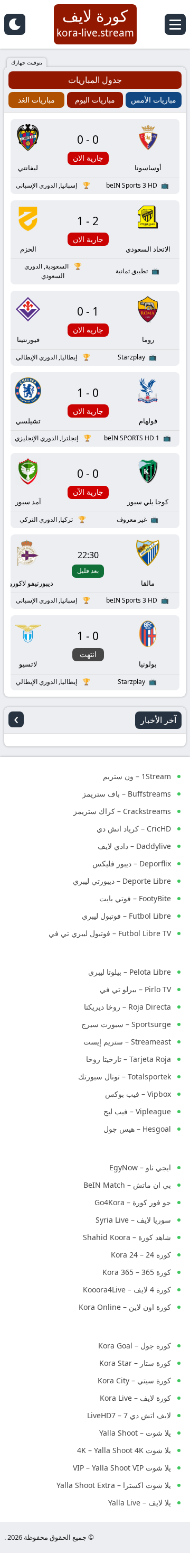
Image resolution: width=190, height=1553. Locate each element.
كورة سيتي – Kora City (134, 1380)
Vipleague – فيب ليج (137, 1111)
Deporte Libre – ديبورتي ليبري (122, 881)
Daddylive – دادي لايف (134, 846)
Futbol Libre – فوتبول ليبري (126, 916)
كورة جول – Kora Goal (134, 1346)
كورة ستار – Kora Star (135, 1363)
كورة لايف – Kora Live (135, 1398)
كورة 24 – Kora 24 (141, 1255)
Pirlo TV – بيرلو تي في (135, 989)
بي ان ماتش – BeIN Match (127, 1185)
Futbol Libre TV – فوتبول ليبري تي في (110, 933)
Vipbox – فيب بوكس (138, 1094)
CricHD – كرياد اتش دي (134, 829)
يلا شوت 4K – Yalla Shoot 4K (124, 1450)
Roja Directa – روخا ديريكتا (127, 1007)
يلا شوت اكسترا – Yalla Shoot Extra (113, 1485)
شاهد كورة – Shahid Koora (127, 1237)
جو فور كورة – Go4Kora (132, 1202)
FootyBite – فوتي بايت (135, 898)
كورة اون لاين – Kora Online (125, 1307)
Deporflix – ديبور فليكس (131, 863)
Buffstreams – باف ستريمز (126, 794)
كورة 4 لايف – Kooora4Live (127, 1289)
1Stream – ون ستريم (137, 776)
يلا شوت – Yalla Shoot (135, 1433)
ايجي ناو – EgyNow (140, 1167)
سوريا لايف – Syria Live (133, 1220)
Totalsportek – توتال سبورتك (124, 1076)
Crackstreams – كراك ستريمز (122, 811)
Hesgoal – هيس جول (137, 1129)
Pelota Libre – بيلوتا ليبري (129, 972)
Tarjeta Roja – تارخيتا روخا (128, 1059)
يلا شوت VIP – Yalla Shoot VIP (122, 1468)
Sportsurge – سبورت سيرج (126, 1024)
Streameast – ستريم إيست (127, 1042)
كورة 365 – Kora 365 (136, 1272)
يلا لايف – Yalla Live (139, 1502)
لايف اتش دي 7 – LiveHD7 (129, 1415)
